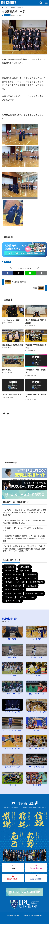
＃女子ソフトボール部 (28, 578)
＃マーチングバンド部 (12, 586)
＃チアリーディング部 (12, 601)
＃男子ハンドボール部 (34, 593)
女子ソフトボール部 (36, 694)
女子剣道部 (37, 639)
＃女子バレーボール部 (12, 593)
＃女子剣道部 (31, 586)
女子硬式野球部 (36, 657)
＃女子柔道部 (25, 571)
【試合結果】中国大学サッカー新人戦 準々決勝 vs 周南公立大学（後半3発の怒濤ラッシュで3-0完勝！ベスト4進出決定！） (24, 512)
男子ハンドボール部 (36, 748)
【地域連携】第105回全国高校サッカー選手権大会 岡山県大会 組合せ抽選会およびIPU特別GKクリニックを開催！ (24, 538)
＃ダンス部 (8, 597)
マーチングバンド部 (36, 767)
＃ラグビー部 (9, 578)
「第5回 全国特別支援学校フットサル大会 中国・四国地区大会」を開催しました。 (24, 521)
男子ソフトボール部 (12, 694)
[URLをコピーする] (41, 273)
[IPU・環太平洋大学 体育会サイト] (8, 3)
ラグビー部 (12, 785)
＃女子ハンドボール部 (26, 597)
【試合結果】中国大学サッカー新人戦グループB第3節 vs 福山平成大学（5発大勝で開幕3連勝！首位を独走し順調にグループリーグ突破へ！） (24, 548)
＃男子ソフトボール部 (12, 574)
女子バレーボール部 (12, 748)
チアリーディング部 (12, 712)
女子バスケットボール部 (12, 730)
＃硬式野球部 (9, 567)
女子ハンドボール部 (12, 767)
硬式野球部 (12, 657)
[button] (41, 3)
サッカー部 (12, 675)
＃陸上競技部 (25, 567)
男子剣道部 (12, 639)
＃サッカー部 (9, 571)
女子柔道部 (37, 675)
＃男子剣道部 (31, 574)
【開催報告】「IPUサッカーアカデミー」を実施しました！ (24, 529)
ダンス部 (36, 730)
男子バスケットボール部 (37, 712)
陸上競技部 (37, 785)
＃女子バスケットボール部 (14, 589)
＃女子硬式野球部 (36, 582)
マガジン (7, 15)
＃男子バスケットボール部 (14, 582)
